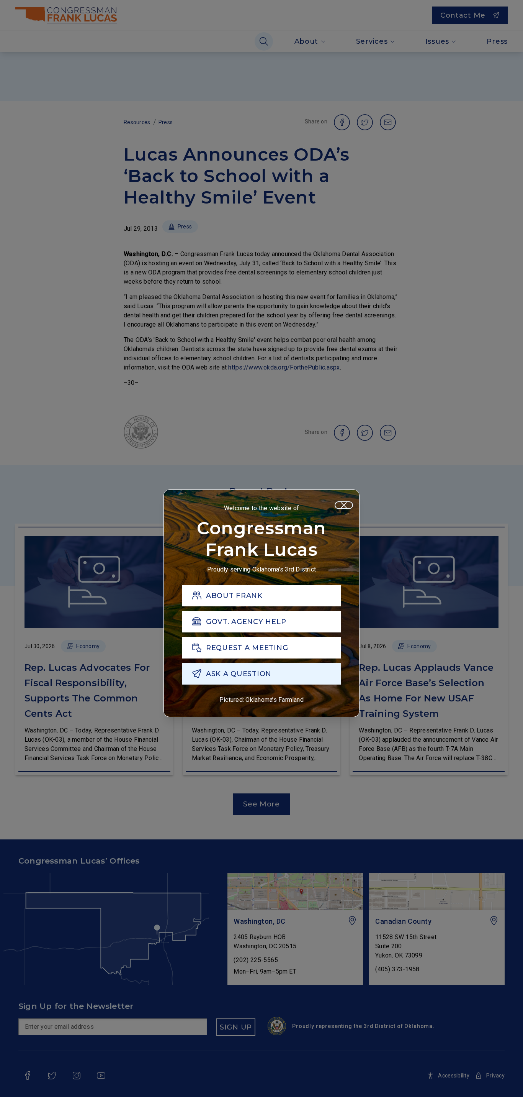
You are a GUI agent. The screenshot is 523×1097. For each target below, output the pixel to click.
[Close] (344, 505)
